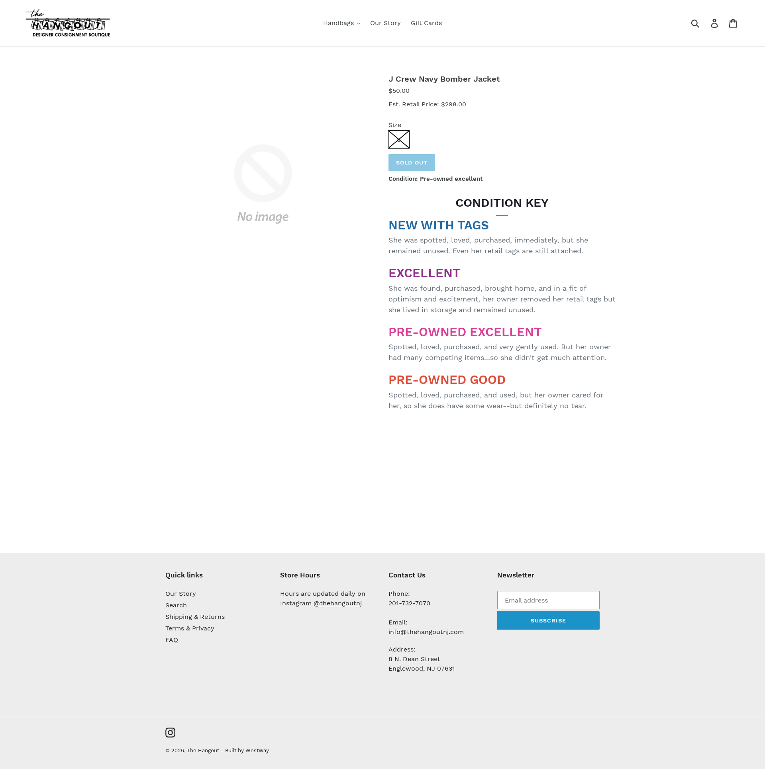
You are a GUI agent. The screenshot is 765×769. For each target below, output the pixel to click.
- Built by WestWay (245, 750)
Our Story (180, 593)
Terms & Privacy (189, 628)
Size (394, 125)
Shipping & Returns (195, 616)
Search (176, 605)
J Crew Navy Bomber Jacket (444, 79)
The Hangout (204, 750)
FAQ (171, 640)
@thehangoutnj (338, 603)
